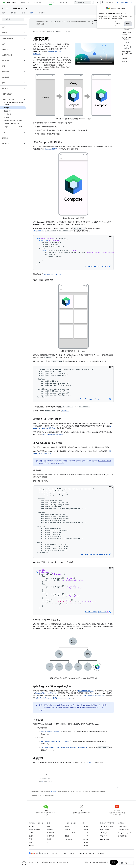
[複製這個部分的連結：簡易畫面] (43, 470)
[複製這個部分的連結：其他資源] (45, 720)
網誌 (30, 842)
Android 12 (86, 842)
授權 (36, 862)
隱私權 (49, 839)
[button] (12, 27)
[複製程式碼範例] (112, 236)
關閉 (118, 24)
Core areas (18, 8)
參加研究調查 (122, 836)
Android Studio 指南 (106, 826)
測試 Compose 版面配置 (55, 463)
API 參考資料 (104, 833)
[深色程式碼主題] (110, 236)
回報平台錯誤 (122, 826)
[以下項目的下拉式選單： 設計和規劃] (44, 2)
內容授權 (53, 792)
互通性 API (65, 411)
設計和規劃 (37, 2)
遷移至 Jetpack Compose (50, 732)
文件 (31, 13)
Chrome (63, 853)
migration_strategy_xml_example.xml (94, 554)
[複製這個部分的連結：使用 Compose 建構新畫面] (64, 142)
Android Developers (39, 31)
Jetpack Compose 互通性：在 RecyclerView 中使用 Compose (63, 748)
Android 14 (86, 836)
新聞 (30, 839)
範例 (23, 13)
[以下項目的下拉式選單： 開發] (54, 2)
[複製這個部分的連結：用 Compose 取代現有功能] (64, 443)
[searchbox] (13, 19)
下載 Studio (104, 836)
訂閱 (113, 862)
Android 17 (86, 826)
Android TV (68, 839)
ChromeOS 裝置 (70, 833)
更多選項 (62, 2)
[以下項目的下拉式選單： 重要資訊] (29, 2)
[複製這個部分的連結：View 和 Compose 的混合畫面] (63, 620)
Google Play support (124, 833)
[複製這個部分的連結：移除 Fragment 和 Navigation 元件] (73, 686)
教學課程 (14, 13)
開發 (50, 2)
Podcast (31, 845)
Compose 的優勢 (51, 149)
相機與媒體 (50, 836)
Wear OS (67, 829)
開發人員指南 (104, 829)
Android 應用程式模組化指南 (53, 435)
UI (27, 8)
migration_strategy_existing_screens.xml (92, 399)
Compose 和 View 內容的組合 (45, 693)
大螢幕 (67, 826)
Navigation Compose (85, 691)
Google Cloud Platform (86, 853)
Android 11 (86, 845)
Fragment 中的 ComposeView (53, 274)
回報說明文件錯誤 (123, 829)
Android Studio (122, 2)
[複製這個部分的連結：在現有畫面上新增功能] (55, 280)
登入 (43, 781)
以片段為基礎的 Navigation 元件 (93, 696)
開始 (128, 24)
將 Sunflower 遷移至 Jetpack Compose (55, 741)
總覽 (3, 13)
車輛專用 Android (70, 836)
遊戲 (48, 826)
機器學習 (50, 829)
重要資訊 (23, 2)
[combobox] (84, 2)
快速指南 (42, 13)
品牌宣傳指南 (44, 862)
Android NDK (104, 839)
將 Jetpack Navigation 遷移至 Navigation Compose (54, 698)
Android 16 (86, 829)
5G (48, 842)
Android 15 (86, 833)
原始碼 (31, 836)
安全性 (31, 833)
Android (31, 826)
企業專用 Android (34, 829)
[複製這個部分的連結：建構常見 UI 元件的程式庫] (63, 419)
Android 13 (86, 839)
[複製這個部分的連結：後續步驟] (45, 758)
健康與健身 (50, 833)
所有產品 (101, 853)
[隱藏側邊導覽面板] (24, 863)
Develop (6, 8)
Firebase (72, 853)
